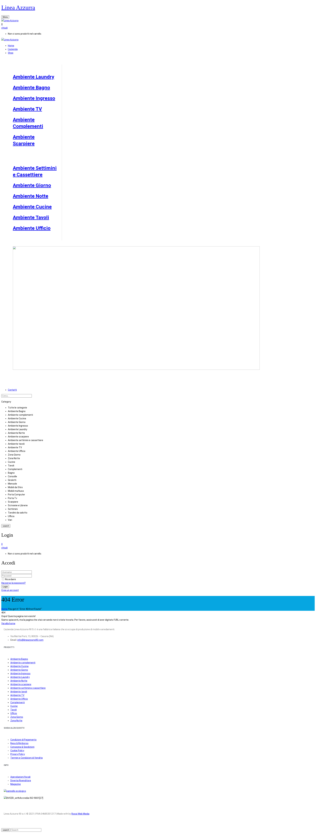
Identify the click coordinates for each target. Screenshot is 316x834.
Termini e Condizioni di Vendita (26, 757)
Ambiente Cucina (19, 666)
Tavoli (13, 709)
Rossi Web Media (80, 813)
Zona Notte (16, 720)
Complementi (17, 702)
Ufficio (13, 713)
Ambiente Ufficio (32, 228)
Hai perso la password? (13, 583)
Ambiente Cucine (32, 207)
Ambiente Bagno (31, 87)
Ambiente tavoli (18, 691)
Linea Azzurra (18, 7)
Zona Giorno (16, 717)
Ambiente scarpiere (20, 684)
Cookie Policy (17, 750)
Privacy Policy (17, 754)
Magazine (15, 784)
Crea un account (10, 590)
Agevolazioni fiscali (20, 777)
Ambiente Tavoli (31, 217)
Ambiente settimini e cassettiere (28, 688)
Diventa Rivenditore (20, 780)
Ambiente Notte (30, 196)
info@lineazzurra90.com (30, 640)
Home (4, 609)
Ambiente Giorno (32, 185)
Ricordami (10, 579)
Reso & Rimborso (19, 743)
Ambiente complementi (22, 662)
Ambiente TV (27, 109)
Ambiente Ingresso (34, 98)
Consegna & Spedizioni (22, 747)
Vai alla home (8, 623)
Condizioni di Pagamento (23, 739)
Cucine (14, 706)
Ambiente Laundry (33, 77)
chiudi (4, 28)
